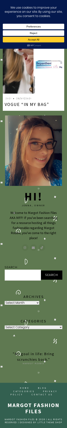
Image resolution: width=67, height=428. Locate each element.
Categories (24, 391)
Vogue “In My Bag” (27, 104)
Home (24, 388)
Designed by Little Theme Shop (41, 422)
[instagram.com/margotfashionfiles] (25, 247)
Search (11, 267)
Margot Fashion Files (34, 408)
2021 (9, 99)
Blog (42, 388)
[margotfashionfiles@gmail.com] (33, 247)
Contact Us (42, 394)
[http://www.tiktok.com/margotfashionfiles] (42, 247)
